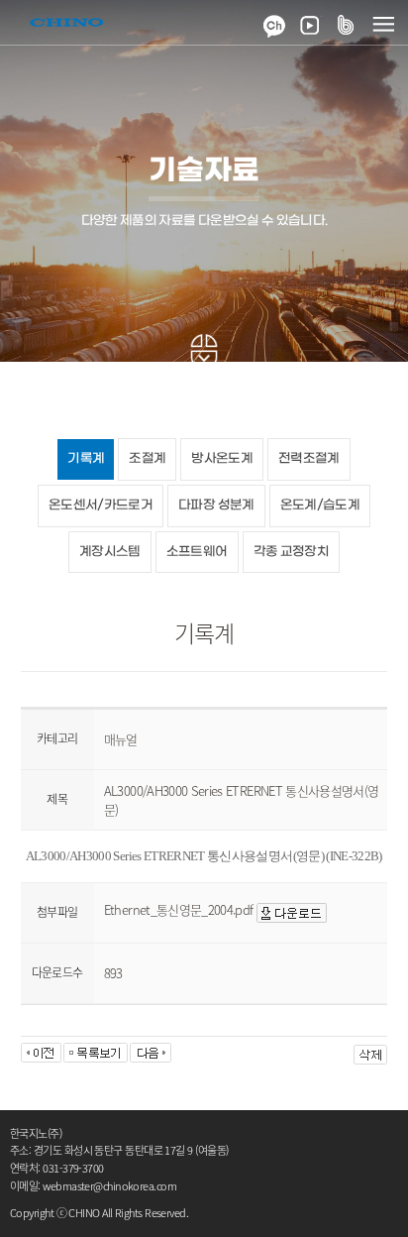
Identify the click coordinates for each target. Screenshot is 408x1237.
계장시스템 (110, 551)
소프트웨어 (197, 551)
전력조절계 (309, 458)
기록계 (85, 458)
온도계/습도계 (319, 505)
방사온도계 (222, 458)
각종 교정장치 (291, 551)
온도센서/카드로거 (101, 505)
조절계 (147, 458)
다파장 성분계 (216, 505)
